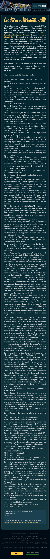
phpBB (28, 538)
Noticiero (7, 516)
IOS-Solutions (42, 547)
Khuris (18, 538)
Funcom (35, 536)
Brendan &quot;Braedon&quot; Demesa (25, 34)
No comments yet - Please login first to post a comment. (22, 522)
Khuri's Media (31, 547)
